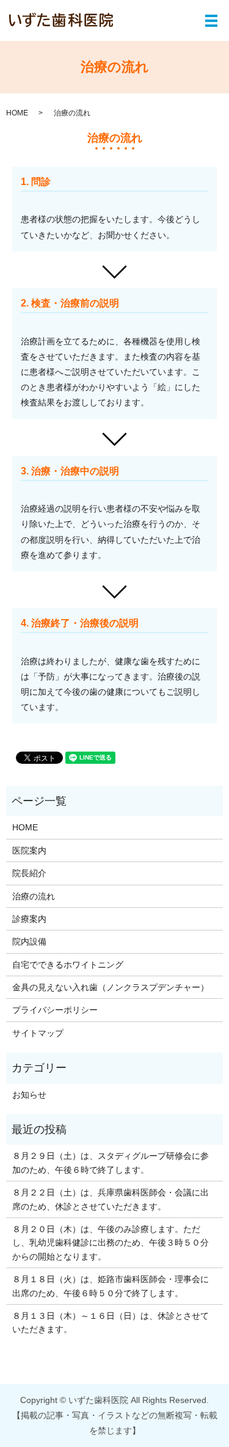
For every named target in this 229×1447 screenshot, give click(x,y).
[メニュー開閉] (211, 21)
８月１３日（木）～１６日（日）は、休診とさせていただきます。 (110, 1322)
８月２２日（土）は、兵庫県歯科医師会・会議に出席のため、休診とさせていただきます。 (110, 1199)
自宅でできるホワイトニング (67, 965)
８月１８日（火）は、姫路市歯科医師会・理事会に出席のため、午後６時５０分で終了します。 (110, 1285)
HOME (17, 113)
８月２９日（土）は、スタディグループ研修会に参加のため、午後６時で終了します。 (110, 1162)
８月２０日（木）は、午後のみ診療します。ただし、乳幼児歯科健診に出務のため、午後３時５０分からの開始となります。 (110, 1242)
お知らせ (29, 1095)
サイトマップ (38, 1033)
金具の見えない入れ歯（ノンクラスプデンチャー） (110, 987)
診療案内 (29, 919)
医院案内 (29, 850)
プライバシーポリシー (55, 1010)
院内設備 (29, 941)
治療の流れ (33, 896)
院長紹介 (29, 873)
